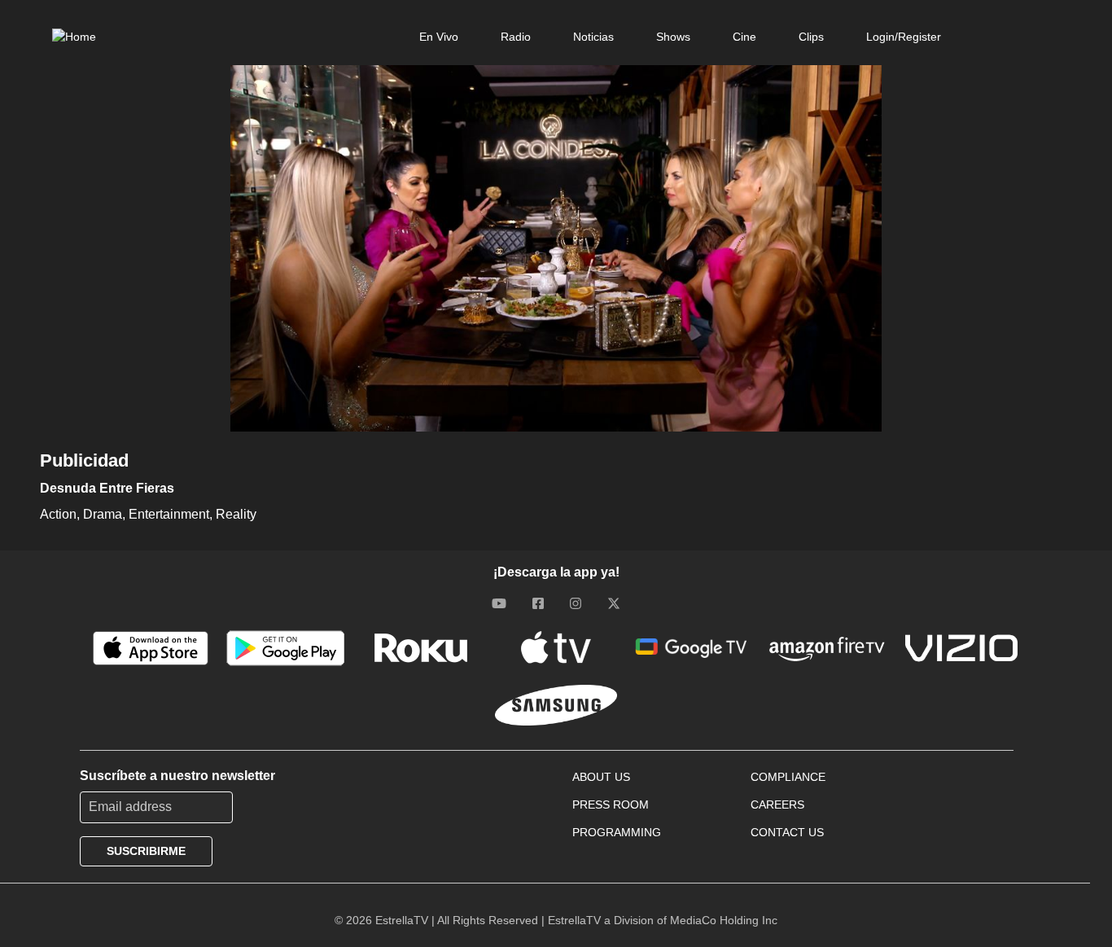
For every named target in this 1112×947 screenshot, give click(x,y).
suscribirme (146, 850)
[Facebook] (538, 603)
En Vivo (438, 36)
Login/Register (903, 36)
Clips (811, 36)
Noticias (593, 36)
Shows (673, 36)
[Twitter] (613, 603)
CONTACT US (787, 832)
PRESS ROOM (610, 804)
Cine (744, 36)
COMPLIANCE (788, 776)
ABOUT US (601, 776)
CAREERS (777, 804)
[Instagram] (575, 603)
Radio (516, 36)
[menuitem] (438, 36)
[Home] (74, 37)
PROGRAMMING (616, 832)
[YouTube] (499, 603)
